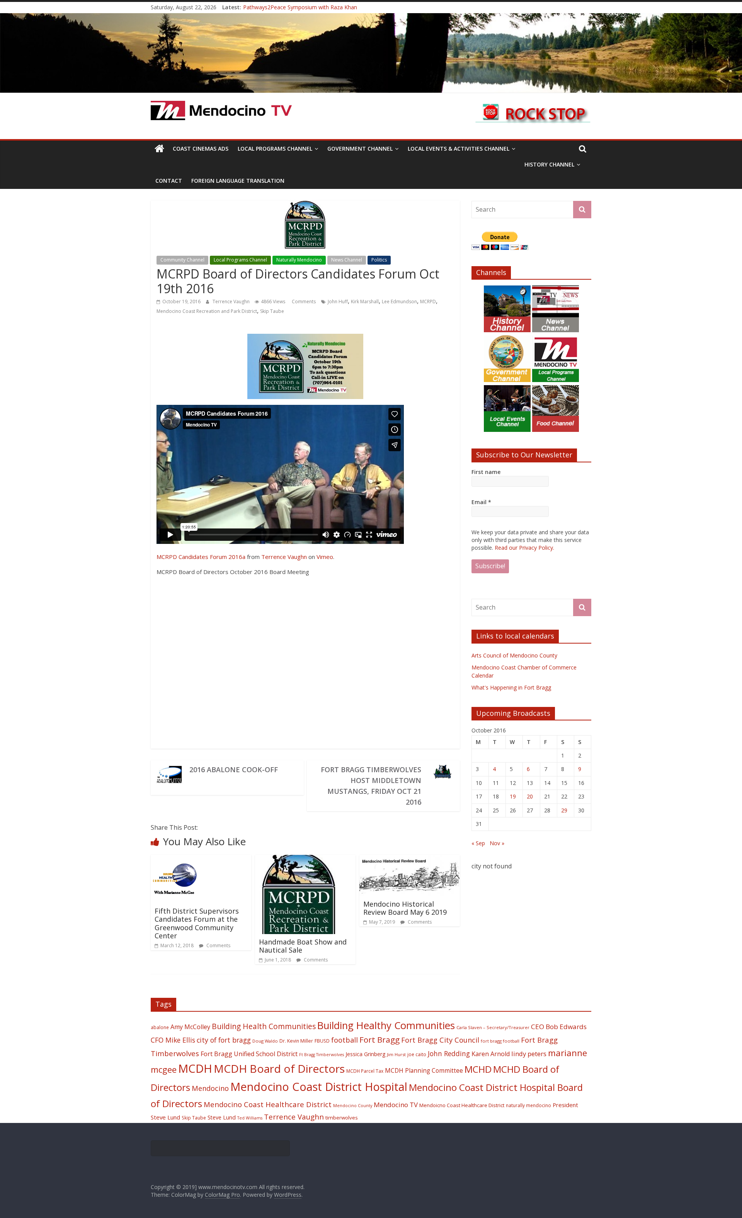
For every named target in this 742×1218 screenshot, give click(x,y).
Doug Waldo (265, 1041)
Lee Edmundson (399, 301)
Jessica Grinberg (365, 1054)
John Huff (338, 301)
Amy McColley (190, 1027)
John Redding (449, 1053)
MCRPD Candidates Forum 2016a (201, 557)
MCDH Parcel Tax (364, 1071)
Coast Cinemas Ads (200, 148)
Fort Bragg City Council (440, 1040)
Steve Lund (222, 1117)
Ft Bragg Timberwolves (321, 1054)
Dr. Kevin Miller (296, 1041)
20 (530, 796)
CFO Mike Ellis (173, 1040)
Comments (303, 301)
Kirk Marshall (365, 301)
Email (481, 502)
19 (513, 796)
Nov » (497, 843)
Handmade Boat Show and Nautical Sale (303, 946)
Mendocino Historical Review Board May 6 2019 (405, 908)
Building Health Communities (264, 1026)
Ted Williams (249, 1118)
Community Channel (182, 260)
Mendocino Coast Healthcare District (268, 1104)
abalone (160, 1027)
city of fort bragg (224, 1040)
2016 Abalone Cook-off (233, 769)
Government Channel (360, 148)
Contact (168, 180)
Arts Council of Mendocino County (514, 655)
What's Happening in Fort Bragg (511, 687)
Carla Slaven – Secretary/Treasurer (492, 1027)
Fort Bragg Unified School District (249, 1054)
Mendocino (210, 1088)
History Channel (549, 164)
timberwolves (341, 1117)
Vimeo (325, 557)
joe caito (416, 1054)
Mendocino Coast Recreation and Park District (207, 311)
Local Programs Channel (275, 148)
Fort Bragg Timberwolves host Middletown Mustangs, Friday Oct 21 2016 (371, 786)
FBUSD (322, 1041)
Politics (379, 260)
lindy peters (528, 1053)
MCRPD (428, 301)
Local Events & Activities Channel (458, 148)
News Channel (346, 260)
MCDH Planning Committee (424, 1071)
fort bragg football (500, 1041)
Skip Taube (272, 311)
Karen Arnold (490, 1054)
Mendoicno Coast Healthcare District (461, 1105)
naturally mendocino (528, 1105)
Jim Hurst (396, 1054)
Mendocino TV (396, 1104)
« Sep (478, 843)
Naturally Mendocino (299, 260)
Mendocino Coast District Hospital (318, 1086)
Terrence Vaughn (232, 301)
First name (485, 472)
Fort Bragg (379, 1039)
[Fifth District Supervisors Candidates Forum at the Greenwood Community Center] (175, 859)
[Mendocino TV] (371, 18)
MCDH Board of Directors (279, 1068)
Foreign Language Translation (237, 180)
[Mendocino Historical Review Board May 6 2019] (409, 859)
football (344, 1040)
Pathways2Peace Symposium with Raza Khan (300, 7)
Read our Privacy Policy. (524, 547)
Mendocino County (352, 1105)
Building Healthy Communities (386, 1025)
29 (564, 810)
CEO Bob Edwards (559, 1026)
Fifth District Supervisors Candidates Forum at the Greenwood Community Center (197, 923)
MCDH (195, 1068)
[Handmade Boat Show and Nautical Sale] (298, 859)
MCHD (478, 1069)
